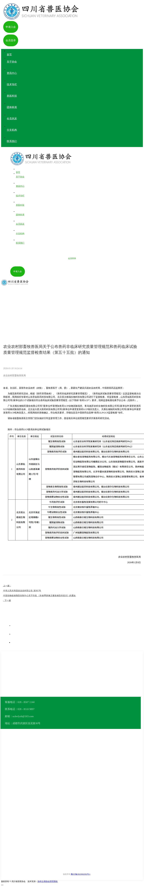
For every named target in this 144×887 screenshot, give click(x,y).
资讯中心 (17, 313)
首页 (8, 313)
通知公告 (28, 313)
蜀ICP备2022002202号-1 (80, 874)
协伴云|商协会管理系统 (48, 881)
